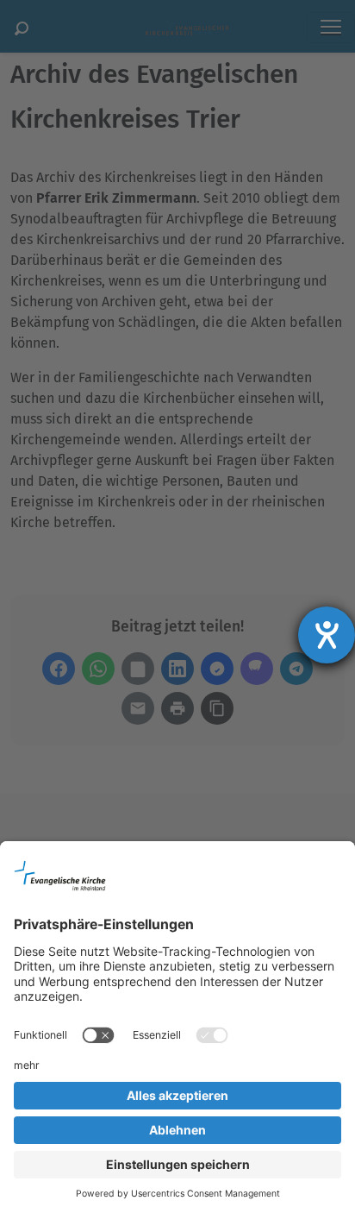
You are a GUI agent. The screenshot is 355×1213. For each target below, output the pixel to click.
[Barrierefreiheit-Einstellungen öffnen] (326, 634)
